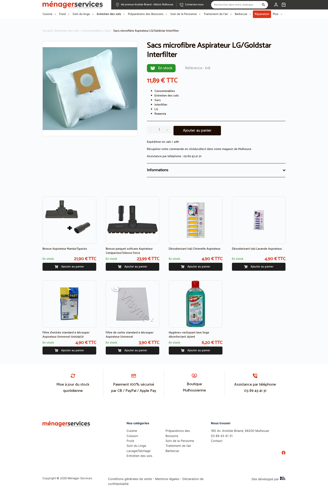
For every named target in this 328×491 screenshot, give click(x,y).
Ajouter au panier (197, 130)
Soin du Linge (136, 446)
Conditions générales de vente (130, 479)
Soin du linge (81, 14)
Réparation (262, 14)
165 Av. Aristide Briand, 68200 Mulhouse (240, 431)
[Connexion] (276, 5)
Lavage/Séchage (139, 451)
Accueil (47, 30)
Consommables (92, 30)
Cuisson (132, 436)
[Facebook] (283, 453)
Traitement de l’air (216, 14)
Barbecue (241, 14)
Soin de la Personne (183, 14)
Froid (62, 14)
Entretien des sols (109, 14)
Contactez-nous (194, 4)
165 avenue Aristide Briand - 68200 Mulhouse (147, 4)
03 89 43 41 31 (192, 156)
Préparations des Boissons (145, 14)
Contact (216, 441)
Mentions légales (167, 479)
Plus (275, 14)
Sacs (108, 30)
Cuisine (47, 14)
